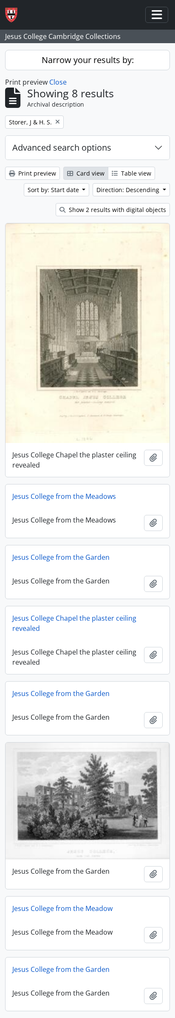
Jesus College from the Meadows (64, 496)
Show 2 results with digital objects (116, 210)
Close (58, 82)
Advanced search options (61, 147)
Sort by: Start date (54, 190)
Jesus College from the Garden (61, 557)
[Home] (14, 15)
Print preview (36, 173)
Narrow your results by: (88, 60)
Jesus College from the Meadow (62, 908)
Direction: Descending (128, 190)
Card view (89, 173)
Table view (135, 173)
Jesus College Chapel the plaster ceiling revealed (74, 623)
